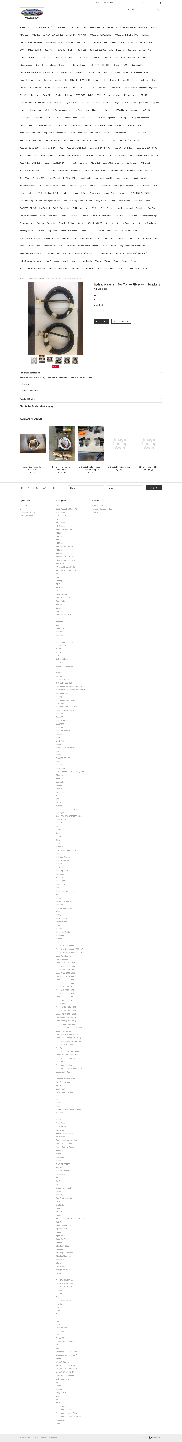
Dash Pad (144, 80)
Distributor (62, 87)
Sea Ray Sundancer (28, 215)
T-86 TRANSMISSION (130, 230)
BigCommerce (155, 1438)
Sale (145, 268)
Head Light (25, 117)
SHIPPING (73, 215)
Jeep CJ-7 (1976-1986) (124, 148)
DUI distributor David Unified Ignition (140, 87)
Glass (133, 102)
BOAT (130, 42)
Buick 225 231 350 (98, 50)
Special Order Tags (148, 215)
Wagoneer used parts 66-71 (32, 253)
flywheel (117, 95)
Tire (74, 238)
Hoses (91, 117)
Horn (82, 117)
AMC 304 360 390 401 (53, 35)
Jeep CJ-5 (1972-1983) (30, 148)
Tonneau (147, 238)
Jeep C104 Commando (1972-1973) (93, 132)
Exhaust (69, 95)
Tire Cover (108, 238)
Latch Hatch (104, 185)
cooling (79, 72)
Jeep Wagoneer (116, 170)
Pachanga (122, 193)
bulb (111, 50)
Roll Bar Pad (44, 208)
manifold (65, 193)
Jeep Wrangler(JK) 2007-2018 (62, 178)
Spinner (40, 223)
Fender (107, 95)
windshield (87, 261)
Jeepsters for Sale (28, 185)
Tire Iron (120, 238)
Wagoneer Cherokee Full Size (132, 246)
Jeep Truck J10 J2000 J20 (94, 170)
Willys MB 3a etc (64, 253)
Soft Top (133, 215)
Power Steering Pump (73, 200)
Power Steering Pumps (96, 200)
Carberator (45, 57)
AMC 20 (154, 27)
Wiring (125, 261)
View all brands (98, 512)
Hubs (22, 125)
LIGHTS (145, 185)
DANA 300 (85, 80)
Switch (83, 230)
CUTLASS (115, 72)
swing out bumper (69, 230)
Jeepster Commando (57, 268)
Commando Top (98, 506)
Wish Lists (130, 3)
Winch (66, 261)
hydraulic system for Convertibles (61, 468)
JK (40, 185)
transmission (49, 246)
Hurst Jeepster (44, 125)
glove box (143, 102)
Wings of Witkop (102, 261)
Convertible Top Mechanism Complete (37, 72)
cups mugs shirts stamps (97, 72)
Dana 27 (57, 80)
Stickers (40, 230)
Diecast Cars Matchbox (30, 87)
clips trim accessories (29, 65)
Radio (147, 200)
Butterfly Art (145, 50)
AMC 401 (82, 35)
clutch (53, 65)
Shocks (85, 215)
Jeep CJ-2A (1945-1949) (31, 140)
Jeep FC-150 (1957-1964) (95, 155)
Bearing (97, 42)
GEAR (125, 102)
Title (137, 238)
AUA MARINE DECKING (31, 42)
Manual (75, 193)
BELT (106, 42)
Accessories (134, 268)
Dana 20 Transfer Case (30, 80)
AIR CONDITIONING (126, 27)
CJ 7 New (95, 57)
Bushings (132, 50)
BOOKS (61, 50)
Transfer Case (34, 246)
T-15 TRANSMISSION (107, 230)
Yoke (133, 261)
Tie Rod (65, 238)
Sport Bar (51, 223)
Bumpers (120, 50)
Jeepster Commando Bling (81, 268)
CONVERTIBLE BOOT (101, 65)
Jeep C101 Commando (30, 132)
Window (75, 261)
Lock (155, 185)
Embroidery (48, 95)
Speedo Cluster (27, 223)
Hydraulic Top (61, 125)
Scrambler (140, 208)
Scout (109, 208)
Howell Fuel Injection (106, 117)
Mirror (84, 193)
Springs (81, 223)
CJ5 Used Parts (128, 57)
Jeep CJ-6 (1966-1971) (77, 148)
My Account (121, 3)
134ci (22, 27)
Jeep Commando (47, 155)
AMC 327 (70, 35)
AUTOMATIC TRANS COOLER (59, 42)
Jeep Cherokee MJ (121, 132)
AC (85, 27)
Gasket (106, 102)
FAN (99, 95)
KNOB (93, 185)
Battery (87, 42)
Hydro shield (75, 125)
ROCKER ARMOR (28, 208)
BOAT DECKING (144, 42)
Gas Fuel (85, 102)
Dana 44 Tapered (111, 80)
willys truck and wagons (30, 261)
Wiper (116, 261)
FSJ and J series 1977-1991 (136, 95)
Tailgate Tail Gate (51, 238)
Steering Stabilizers (147, 223)
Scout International (124, 208)
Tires (129, 238)
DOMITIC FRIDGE (78, 87)
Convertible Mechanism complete (129, 65)
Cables (23, 57)
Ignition (87, 125)
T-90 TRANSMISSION (30, 238)
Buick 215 (82, 50)
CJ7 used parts (145, 57)
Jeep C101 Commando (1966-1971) (59, 132)
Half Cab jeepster (81, 110)
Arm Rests (146, 35)
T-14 (91, 230)
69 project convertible (148, 467)
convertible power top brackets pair (32, 468)
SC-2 (101, 208)
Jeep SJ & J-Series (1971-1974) (33, 170)
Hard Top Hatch (120, 110)
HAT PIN (146, 110)
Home (22, 278)
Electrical (24, 95)
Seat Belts (52, 215)
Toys (22, 246)
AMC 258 (143, 27)
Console (63, 65)
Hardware (134, 110)
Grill (47, 110)
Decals (155, 80)
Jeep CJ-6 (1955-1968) (53, 148)
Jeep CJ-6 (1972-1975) (100, 148)
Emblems (35, 95)
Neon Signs (95, 193)
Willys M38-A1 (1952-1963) (111, 253)
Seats (63, 215)
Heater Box (38, 117)
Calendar (33, 57)
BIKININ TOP (118, 42)
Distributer (49, 87)
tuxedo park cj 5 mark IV (88, 246)
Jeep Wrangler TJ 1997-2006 (139, 170)
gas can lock (72, 102)
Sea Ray (151, 208)
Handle (95, 110)
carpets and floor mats (64, 57)
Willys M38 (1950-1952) (85, 253)
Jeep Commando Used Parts (32, 268)
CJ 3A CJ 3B (82, 57)
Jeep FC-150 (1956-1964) (69, 155)
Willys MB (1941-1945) (137, 253)
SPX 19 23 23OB (95, 223)
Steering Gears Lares (126, 223)
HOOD (49, 117)
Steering (109, 223)
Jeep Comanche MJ (28, 155)
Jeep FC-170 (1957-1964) (121, 155)
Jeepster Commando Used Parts (111, 268)
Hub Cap (122, 117)
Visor (105, 246)
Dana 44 (96, 80)
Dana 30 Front (71, 80)
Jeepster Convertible (103, 178)
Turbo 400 (70, 246)
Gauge (116, 102)
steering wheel (26, 230)
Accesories (95, 27)
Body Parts (49, 50)
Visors (113, 246)
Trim (60, 246)
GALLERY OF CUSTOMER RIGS (49, 102)
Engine (59, 95)
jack (139, 125)
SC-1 (94, 208)
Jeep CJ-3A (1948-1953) (80, 140)
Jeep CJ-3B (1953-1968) (104, 140)
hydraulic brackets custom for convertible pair (90, 468)
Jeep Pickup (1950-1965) (56, 163)
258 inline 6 (60, 27)
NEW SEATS (109, 193)
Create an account (149, 3)
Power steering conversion (48, 200)
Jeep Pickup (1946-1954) (31, 163)
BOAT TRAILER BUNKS (30, 50)
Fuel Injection (26, 102)
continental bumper (78, 65)
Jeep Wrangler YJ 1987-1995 (33, 178)
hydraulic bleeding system (119, 467)
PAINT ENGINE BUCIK (140, 193)
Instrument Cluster (103, 125)
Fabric (91, 95)
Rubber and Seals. (81, 208)
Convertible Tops (65, 72)
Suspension (52, 230)
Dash (134, 80)
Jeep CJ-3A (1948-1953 (55, 140)
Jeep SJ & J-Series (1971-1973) (136, 163)
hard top (105, 110)
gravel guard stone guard (31, 110)
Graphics (155, 102)
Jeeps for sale (85, 178)
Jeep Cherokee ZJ (140, 132)
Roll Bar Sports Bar (61, 208)
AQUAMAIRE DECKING (100, 35)
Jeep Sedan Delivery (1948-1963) (85, 163)
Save (56, 367)
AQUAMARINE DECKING (126, 35)
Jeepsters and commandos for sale (131, 178)
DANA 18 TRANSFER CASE (135, 72)
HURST (31, 125)
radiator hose (124, 200)
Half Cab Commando (61, 110)
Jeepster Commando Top (102, 509)
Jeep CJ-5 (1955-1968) (129, 140)
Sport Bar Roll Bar (66, 223)
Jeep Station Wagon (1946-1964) (65, 170)
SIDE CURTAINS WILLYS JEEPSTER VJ (108, 215)
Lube (22, 193)
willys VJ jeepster (52, 261)
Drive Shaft (116, 87)
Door (92, 87)
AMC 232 (24, 35)
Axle (78, 42)
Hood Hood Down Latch (66, 117)
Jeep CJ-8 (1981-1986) (147, 148)
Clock (44, 65)
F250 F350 (80, 95)
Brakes (71, 50)
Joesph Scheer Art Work (56, 185)
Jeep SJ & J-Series (111, 163)
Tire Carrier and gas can (89, 238)
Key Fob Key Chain (78, 185)
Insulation (119, 125)
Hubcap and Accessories (141, 117)
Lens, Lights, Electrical (123, 185)
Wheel (51, 253)
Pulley (112, 200)
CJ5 (116, 57)
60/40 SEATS (74, 27)
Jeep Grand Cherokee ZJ (147, 155)
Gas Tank (96, 102)
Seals (42, 215)
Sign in (138, 3)
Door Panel (102, 87)
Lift (137, 185)
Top (156, 238)
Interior (131, 125)
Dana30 (125, 80)
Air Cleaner (108, 27)
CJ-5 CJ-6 (107, 57)
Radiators (138, 200)
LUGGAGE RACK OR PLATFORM (43, 193)
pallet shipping (26, 200)
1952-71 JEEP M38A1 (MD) (40, 27)
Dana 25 (47, 80)
